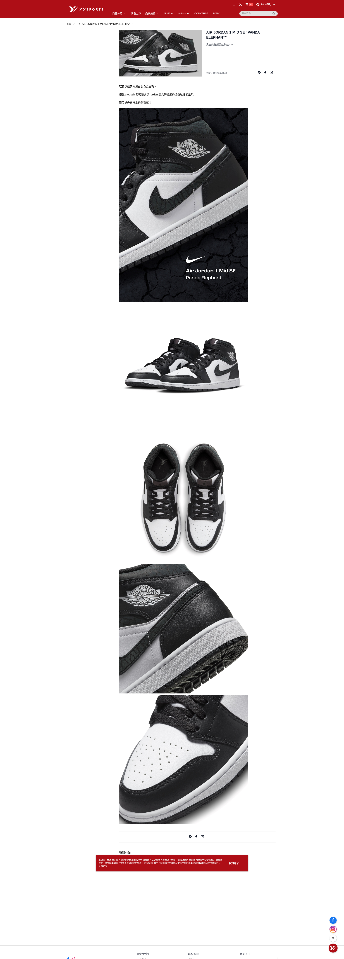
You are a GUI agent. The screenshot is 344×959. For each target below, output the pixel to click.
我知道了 (234, 863)
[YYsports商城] (86, 9)
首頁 (68, 23)
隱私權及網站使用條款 (131, 863)
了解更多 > (104, 866)
